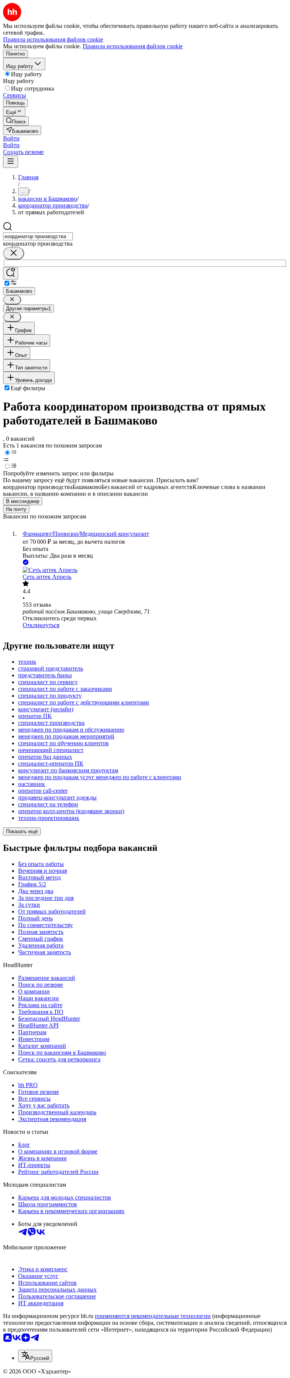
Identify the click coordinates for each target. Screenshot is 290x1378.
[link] (16, 121)
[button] (11, 138)
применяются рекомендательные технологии (153, 1316)
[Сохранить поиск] (10, 273)
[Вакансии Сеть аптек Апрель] (152, 570)
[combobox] (38, 236)
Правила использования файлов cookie (133, 46)
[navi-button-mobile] (10, 161)
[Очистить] (13, 253)
